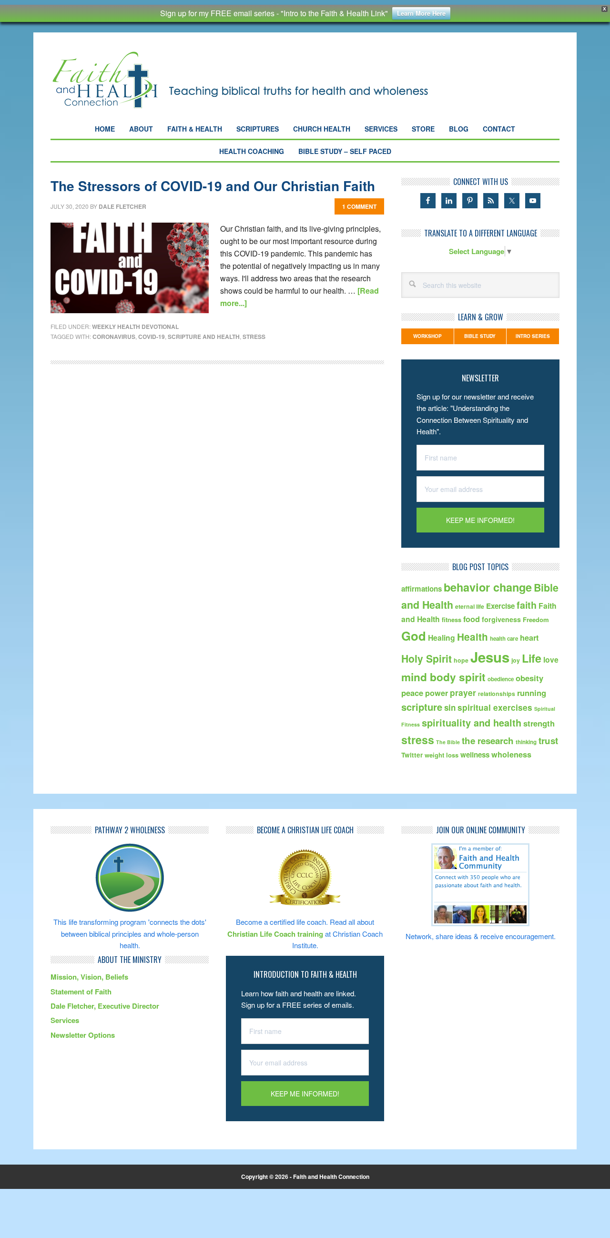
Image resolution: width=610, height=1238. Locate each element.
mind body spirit (443, 677)
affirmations (421, 588)
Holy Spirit (426, 658)
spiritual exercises (495, 707)
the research (488, 740)
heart (529, 637)
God (413, 636)
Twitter (412, 754)
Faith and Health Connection (257, 80)
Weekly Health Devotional (135, 326)
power (436, 692)
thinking (526, 742)
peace (412, 692)
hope (461, 660)
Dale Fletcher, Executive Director (105, 1006)
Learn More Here (421, 13)
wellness (474, 754)
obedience (501, 679)
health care (504, 638)
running (531, 692)
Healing (441, 637)
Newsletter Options (83, 1035)
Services (65, 1020)
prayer (463, 692)
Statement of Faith (81, 991)
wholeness (511, 754)
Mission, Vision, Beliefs (89, 977)
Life (531, 658)
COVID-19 (151, 336)
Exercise (500, 606)
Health (472, 637)
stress (254, 336)
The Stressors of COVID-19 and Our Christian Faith (213, 185)
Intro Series (533, 336)
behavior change (488, 587)
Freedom (536, 619)
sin (450, 707)
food (471, 619)
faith (527, 605)
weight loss (441, 754)
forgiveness (501, 619)
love (551, 659)
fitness (451, 619)
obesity (529, 678)
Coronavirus (113, 336)
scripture (421, 707)
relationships (496, 693)
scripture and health (204, 336)
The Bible (448, 742)
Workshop (427, 336)
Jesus (489, 657)
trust (548, 740)
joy (515, 660)
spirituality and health (471, 722)
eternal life (469, 606)
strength (539, 723)
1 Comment (359, 206)
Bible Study (480, 336)
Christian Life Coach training (275, 934)
